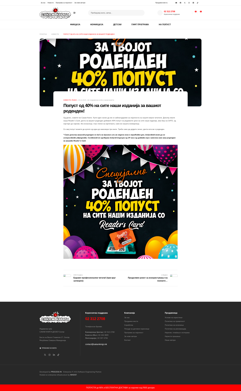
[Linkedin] (193, 2)
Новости (55, 34)
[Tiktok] (197, 2)
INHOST (73, 375)
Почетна (43, 34)
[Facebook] (180, 2)
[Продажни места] (154, 3)
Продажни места (161, 3)
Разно (74, 100)
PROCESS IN (56, 372)
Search (141, 13)
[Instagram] (189, 2)
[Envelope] (176, 2)
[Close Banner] (238, 387)
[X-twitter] (184, 2)
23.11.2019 (82, 100)
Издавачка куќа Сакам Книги (102, 100)
